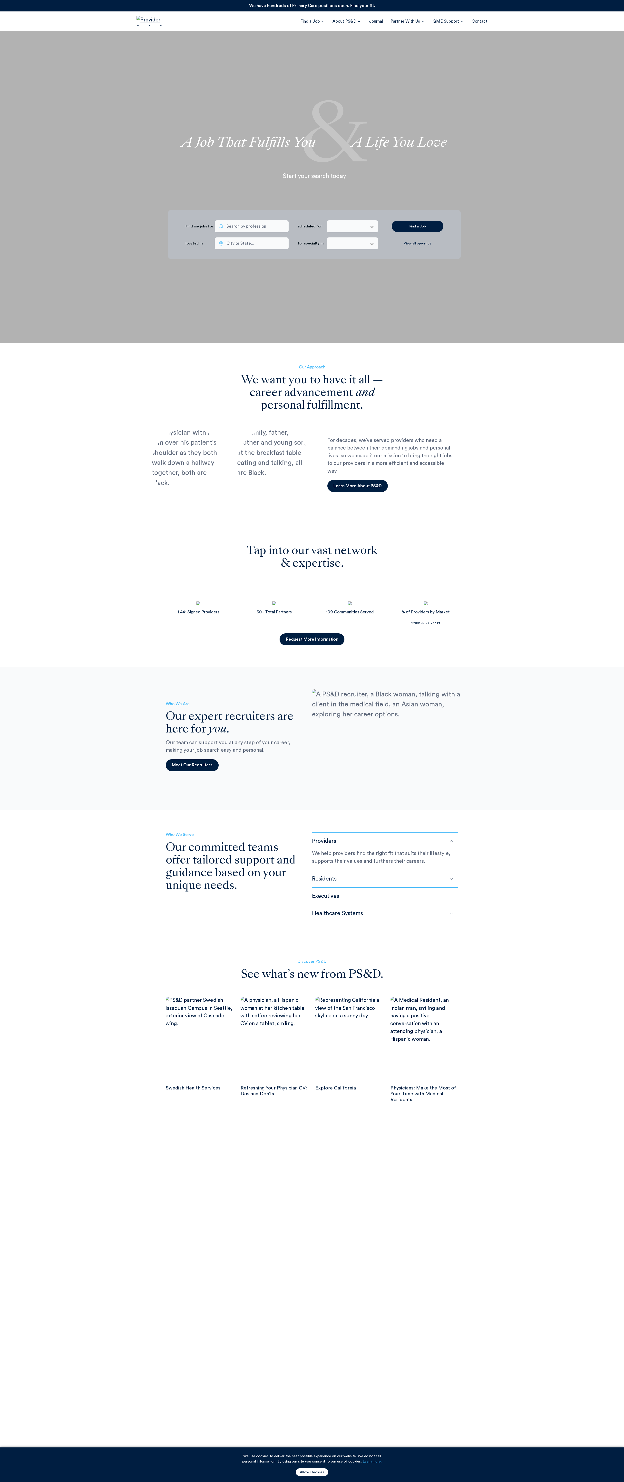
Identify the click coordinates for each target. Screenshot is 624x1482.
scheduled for (310, 226)
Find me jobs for (198, 226)
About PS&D (344, 21)
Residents (324, 879)
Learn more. (372, 1461)
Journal (376, 21)
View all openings (417, 243)
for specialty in (311, 243)
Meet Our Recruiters (192, 765)
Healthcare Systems (337, 913)
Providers (324, 841)
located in (194, 243)
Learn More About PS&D (357, 486)
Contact (480, 21)
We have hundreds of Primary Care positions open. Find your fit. (312, 6)
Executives (325, 896)
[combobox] (252, 226)
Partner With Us (405, 21)
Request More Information (312, 639)
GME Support (446, 21)
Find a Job (310, 21)
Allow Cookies (312, 1472)
